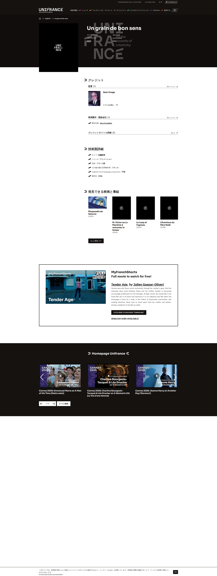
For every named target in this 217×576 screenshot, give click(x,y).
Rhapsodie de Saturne (95, 212)
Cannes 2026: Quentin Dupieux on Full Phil (155, 392)
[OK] (175, 572)
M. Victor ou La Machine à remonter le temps (120, 226)
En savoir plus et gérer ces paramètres (51, 574)
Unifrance (156, 10)
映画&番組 (74, 10)
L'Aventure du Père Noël (167, 223)
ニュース (85, 10)
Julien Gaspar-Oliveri (148, 284)
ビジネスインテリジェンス (139, 10)
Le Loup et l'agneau (141, 223)
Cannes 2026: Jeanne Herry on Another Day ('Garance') (107, 392)
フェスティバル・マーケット (102, 10)
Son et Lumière (117, 38)
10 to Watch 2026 (150, 2)
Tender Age (119, 284)
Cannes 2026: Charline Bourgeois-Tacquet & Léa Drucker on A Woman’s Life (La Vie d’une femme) (60, 393)
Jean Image (116, 35)
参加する (167, 10)
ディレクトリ (121, 10)
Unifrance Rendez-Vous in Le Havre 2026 (129, 2)
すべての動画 (63, 404)
